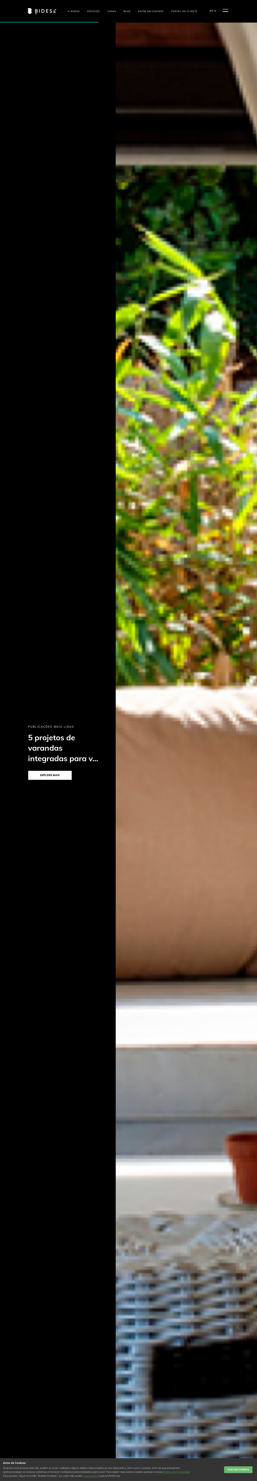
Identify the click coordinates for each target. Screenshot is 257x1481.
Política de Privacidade (176, 1471)
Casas (111, 11)
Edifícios (93, 11)
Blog (127, 11)
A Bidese (74, 11)
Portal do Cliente (184, 11)
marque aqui (90, 1475)
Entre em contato (150, 11)
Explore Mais (50, 775)
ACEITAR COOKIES (238, 1469)
